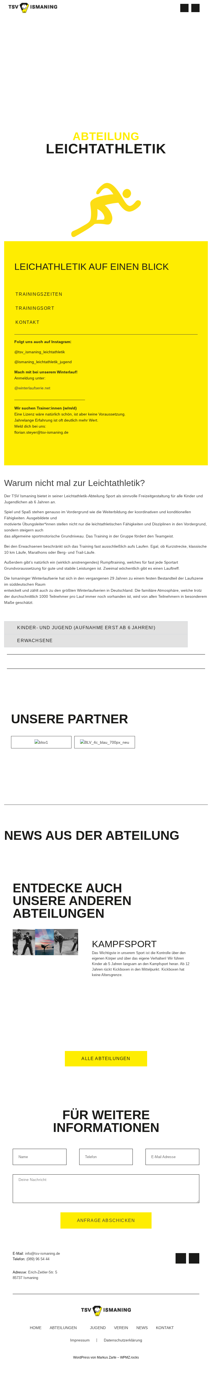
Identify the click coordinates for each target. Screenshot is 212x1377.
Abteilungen (63, 1328)
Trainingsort (34, 308)
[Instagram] (184, 8)
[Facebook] (195, 8)
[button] (170, 8)
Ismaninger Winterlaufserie (34, 578)
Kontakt (27, 322)
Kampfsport (124, 944)
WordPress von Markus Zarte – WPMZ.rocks (106, 1357)
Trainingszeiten (38, 294)
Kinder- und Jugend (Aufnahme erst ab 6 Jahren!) (86, 627)
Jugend (98, 1328)
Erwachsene (35, 640)
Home (35, 1328)
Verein (121, 1328)
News (142, 1328)
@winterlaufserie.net (32, 388)
